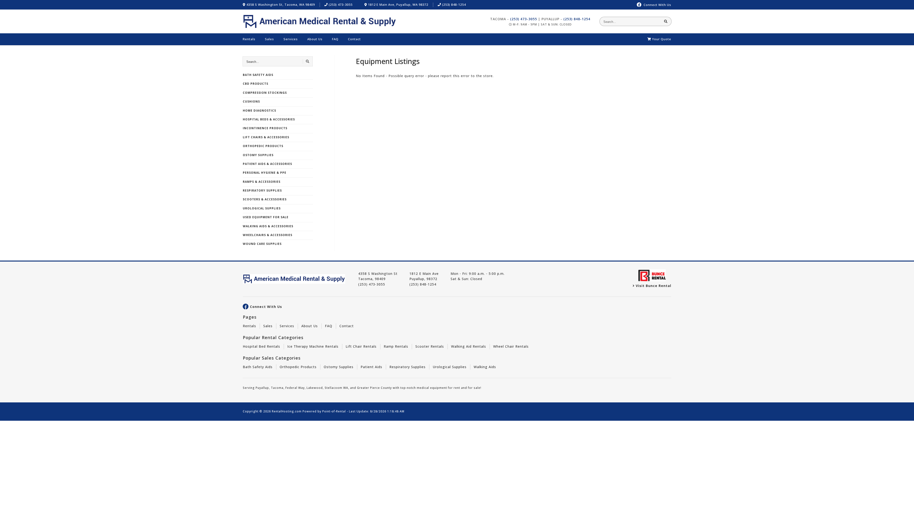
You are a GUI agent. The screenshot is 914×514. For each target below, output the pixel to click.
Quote (661, 39)
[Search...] (666, 21)
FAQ (335, 39)
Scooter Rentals (429, 346)
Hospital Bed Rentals (261, 346)
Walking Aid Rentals (468, 346)
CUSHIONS (251, 101)
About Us (315, 39)
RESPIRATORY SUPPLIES (262, 190)
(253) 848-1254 (453, 4)
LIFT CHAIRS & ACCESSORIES (266, 137)
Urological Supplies (450, 367)
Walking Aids (485, 367)
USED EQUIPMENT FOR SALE (265, 217)
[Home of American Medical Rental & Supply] (319, 21)
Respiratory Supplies (407, 367)
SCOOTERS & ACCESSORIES (265, 199)
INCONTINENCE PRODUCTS (265, 128)
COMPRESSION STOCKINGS (265, 93)
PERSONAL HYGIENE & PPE (264, 173)
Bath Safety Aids (258, 367)
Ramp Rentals (396, 346)
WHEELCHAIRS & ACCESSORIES (267, 235)
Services (290, 39)
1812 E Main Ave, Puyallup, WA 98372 (397, 4)
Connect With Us (266, 306)
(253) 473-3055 (340, 4)
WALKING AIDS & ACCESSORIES (268, 226)
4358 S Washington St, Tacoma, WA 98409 (280, 4)
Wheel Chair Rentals (511, 346)
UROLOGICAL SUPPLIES (262, 208)
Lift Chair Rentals (361, 346)
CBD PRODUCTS (255, 84)
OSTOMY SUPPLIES (258, 155)
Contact (354, 39)
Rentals (249, 39)
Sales (269, 39)
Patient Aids (371, 367)
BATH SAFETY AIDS (258, 75)
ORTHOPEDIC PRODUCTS (263, 146)
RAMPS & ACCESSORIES (261, 182)
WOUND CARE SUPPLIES (262, 244)
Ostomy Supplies (338, 367)
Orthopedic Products (298, 367)
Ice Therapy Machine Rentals (312, 346)
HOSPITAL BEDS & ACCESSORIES (269, 119)
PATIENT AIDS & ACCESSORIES (267, 164)
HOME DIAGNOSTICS (259, 111)
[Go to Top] (905, 506)
